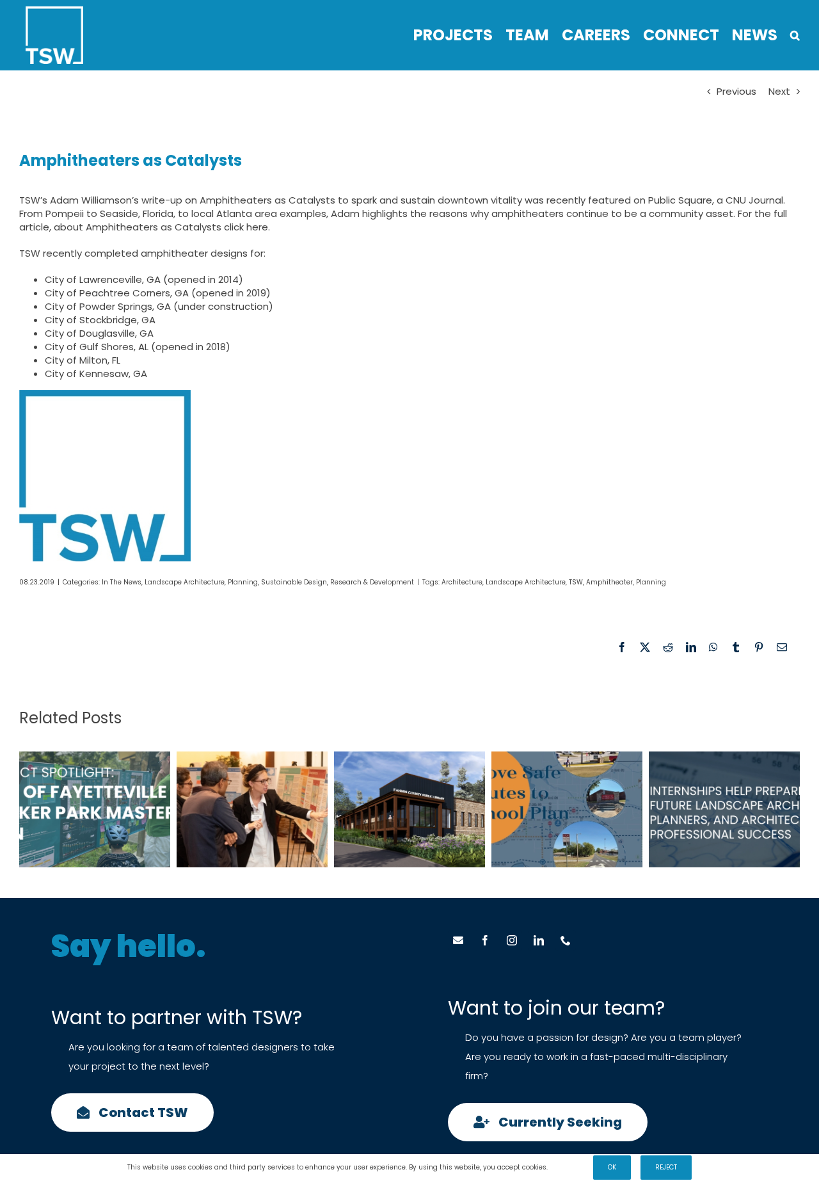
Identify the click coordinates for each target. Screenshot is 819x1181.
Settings (565, 1167)
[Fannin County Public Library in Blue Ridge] (409, 809)
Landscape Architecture (185, 582)
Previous (736, 91)
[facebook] (485, 940)
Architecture (461, 582)
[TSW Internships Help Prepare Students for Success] (724, 809)
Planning (243, 582)
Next (779, 91)
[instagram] (512, 940)
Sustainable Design (294, 582)
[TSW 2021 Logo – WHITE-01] (54, 11)
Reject (666, 1167)
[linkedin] (539, 940)
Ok (612, 1167)
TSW (576, 582)
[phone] (565, 940)
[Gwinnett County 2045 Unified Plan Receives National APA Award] (252, 809)
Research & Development (372, 582)
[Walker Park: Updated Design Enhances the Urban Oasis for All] (94, 809)
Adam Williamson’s (94, 200)
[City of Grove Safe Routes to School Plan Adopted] (566, 809)
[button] (795, 35)
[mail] (458, 940)
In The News (121, 582)
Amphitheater (609, 582)
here (257, 227)
